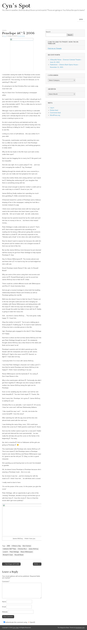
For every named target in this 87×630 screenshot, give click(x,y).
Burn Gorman (27, 546)
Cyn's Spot (16, 5)
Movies (4, 30)
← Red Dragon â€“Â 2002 (11, 564)
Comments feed (55, 113)
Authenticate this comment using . (20, 622)
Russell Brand (19, 555)
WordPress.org (55, 115)
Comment (6, 581)
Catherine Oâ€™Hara (9, 549)
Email (4, 607)
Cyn (5, 36)
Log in (52, 108)
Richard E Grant (8, 555)
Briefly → (37, 564)
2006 (8, 546)
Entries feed (54, 110)
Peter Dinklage (14, 552)
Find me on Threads (55, 48)
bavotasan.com (80, 627)
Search (48, 32)
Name (4, 601)
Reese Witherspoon (27, 552)
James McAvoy (33, 549)
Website (5, 612)
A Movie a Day (16, 546)
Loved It (5, 552)
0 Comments (21, 36)
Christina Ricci (22, 549)
